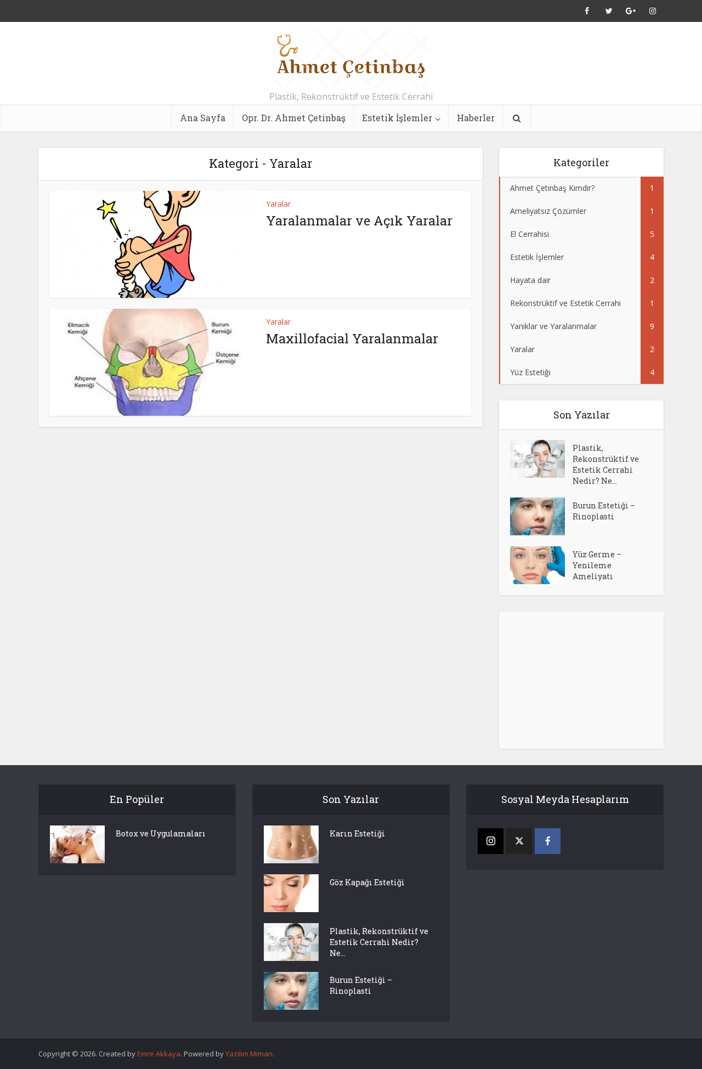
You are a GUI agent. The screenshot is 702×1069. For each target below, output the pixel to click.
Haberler (476, 117)
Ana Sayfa (202, 117)
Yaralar (278, 204)
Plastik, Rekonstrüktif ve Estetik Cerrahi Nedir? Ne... (606, 464)
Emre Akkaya (158, 1054)
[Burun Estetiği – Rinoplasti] (541, 516)
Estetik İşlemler (397, 117)
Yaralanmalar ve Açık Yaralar (359, 220)
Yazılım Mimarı (249, 1054)
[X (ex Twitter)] (519, 841)
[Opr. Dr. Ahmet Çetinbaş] (351, 58)
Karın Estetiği (357, 833)
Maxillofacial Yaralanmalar (352, 338)
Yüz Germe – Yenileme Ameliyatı (597, 565)
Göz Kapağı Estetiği (367, 882)
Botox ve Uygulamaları (161, 833)
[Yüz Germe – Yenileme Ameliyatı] (541, 565)
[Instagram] (490, 841)
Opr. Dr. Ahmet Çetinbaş (294, 117)
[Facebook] (548, 841)
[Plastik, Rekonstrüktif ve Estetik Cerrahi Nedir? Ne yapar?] (541, 459)
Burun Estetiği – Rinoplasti (604, 511)
